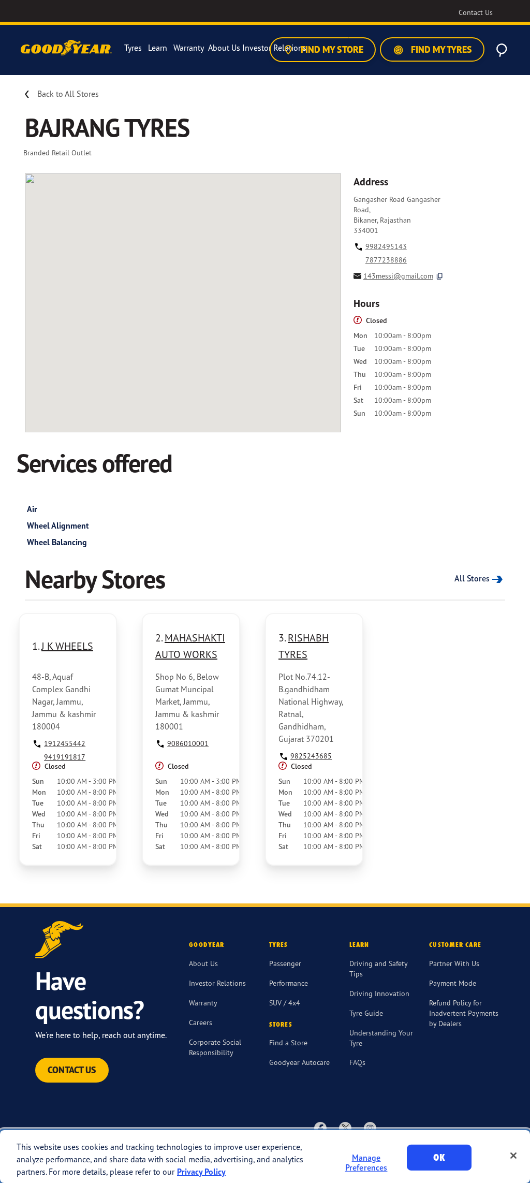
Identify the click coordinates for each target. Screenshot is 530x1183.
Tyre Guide (366, 1013)
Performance (288, 982)
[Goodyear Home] (67, 48)
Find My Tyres (440, 49)
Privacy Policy (201, 1171)
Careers (200, 1022)
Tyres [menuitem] (133, 48)
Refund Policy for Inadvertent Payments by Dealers (463, 1013)
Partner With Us (454, 963)
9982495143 (386, 246)
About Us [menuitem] (224, 48)
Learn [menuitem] (157, 48)
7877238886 (386, 259)
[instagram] (370, 1127)
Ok (439, 1157)
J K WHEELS (67, 645)
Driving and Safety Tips (378, 968)
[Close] (513, 1155)
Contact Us (72, 1070)
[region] (265, 1156)
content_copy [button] (440, 276)
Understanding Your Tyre (381, 1037)
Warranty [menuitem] (188, 48)
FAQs (357, 1062)
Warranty (203, 1002)
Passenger (285, 963)
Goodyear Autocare (299, 1062)
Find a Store (288, 1042)
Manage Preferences (366, 1162)
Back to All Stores (68, 94)
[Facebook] (320, 1127)
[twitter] (345, 1127)
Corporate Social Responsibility (215, 1047)
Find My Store (331, 49)
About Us (203, 963)
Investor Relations (217, 982)
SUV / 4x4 (284, 1002)
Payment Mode (452, 982)
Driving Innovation (379, 993)
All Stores (472, 578)
